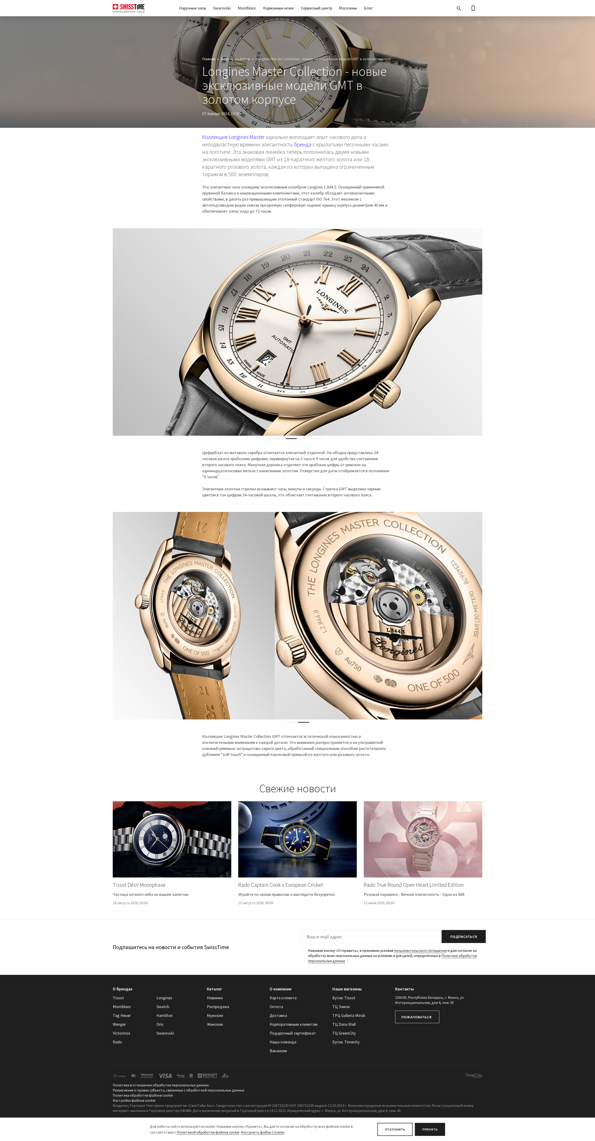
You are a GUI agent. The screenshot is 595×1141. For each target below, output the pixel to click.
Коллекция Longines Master (233, 137)
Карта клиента (283, 997)
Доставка (278, 1015)
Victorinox (121, 1033)
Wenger (119, 1024)
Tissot (118, 997)
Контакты (404, 989)
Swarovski (222, 8)
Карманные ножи (278, 8)
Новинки (215, 997)
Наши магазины (347, 989)
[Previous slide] (116, 332)
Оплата (276, 1006)
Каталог (214, 989)
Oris (159, 1024)
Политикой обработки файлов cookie (208, 1132)
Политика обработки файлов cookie (143, 1095)
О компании (280, 989)
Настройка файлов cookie (134, 1100)
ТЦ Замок (341, 1006)
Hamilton (164, 1015)
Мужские (215, 1015)
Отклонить (395, 1129)
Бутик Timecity (346, 1042)
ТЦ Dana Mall (344, 1024)
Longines (164, 997)
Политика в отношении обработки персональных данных (161, 1085)
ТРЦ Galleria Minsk (348, 1015)
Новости (242, 58)
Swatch (162, 1006)
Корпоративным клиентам (293, 1024)
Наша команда (283, 1042)
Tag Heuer (122, 1015)
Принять (430, 1129)
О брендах (122, 989)
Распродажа (218, 1006)
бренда (302, 144)
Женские (215, 1024)
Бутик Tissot (343, 997)
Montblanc (247, 8)
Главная (208, 58)
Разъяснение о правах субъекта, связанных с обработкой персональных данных (178, 1090)
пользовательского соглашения (420, 950)
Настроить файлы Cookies (262, 1132)
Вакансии (278, 1050)
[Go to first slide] (479, 332)
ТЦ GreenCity (344, 1033)
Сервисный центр (316, 8)
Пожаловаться (416, 1017)
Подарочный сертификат (293, 1033)
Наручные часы (192, 8)
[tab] (278, 438)
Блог (368, 8)
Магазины (348, 8)
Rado (117, 1042)
